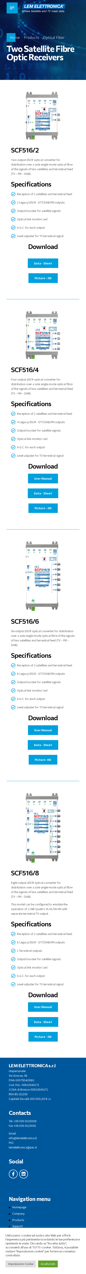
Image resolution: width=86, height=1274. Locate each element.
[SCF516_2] (43, 116)
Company (18, 1214)
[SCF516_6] (43, 577)
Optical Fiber (54, 37)
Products (31, 37)
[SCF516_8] (43, 828)
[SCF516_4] (43, 336)
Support (17, 1226)
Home (15, 37)
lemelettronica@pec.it (23, 1147)
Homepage (19, 1207)
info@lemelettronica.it (23, 1138)
